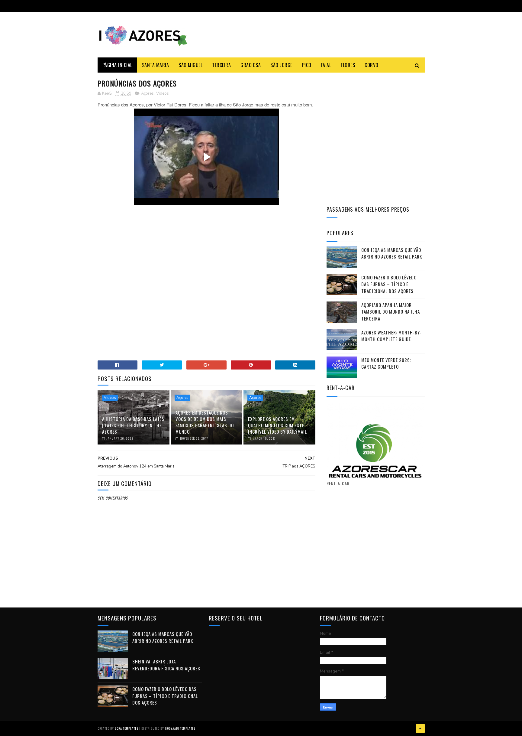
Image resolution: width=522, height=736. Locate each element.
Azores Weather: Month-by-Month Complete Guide (391, 336)
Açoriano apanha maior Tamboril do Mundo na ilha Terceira (390, 311)
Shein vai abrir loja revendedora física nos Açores (166, 665)
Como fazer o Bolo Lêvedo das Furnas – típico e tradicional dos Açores (389, 284)
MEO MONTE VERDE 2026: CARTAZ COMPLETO (386, 363)
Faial (326, 65)
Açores (147, 93)
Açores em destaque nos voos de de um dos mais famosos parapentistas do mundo (205, 422)
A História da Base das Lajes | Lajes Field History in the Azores (133, 425)
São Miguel (190, 65)
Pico (306, 65)
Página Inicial (117, 65)
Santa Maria (155, 65)
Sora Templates (126, 728)
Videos (162, 93)
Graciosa (250, 65)
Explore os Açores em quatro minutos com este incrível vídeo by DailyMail (277, 425)
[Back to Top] (420, 728)
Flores (348, 65)
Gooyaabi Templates (180, 728)
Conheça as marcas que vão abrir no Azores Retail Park (391, 253)
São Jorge (281, 65)
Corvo (372, 65)
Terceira (221, 65)
